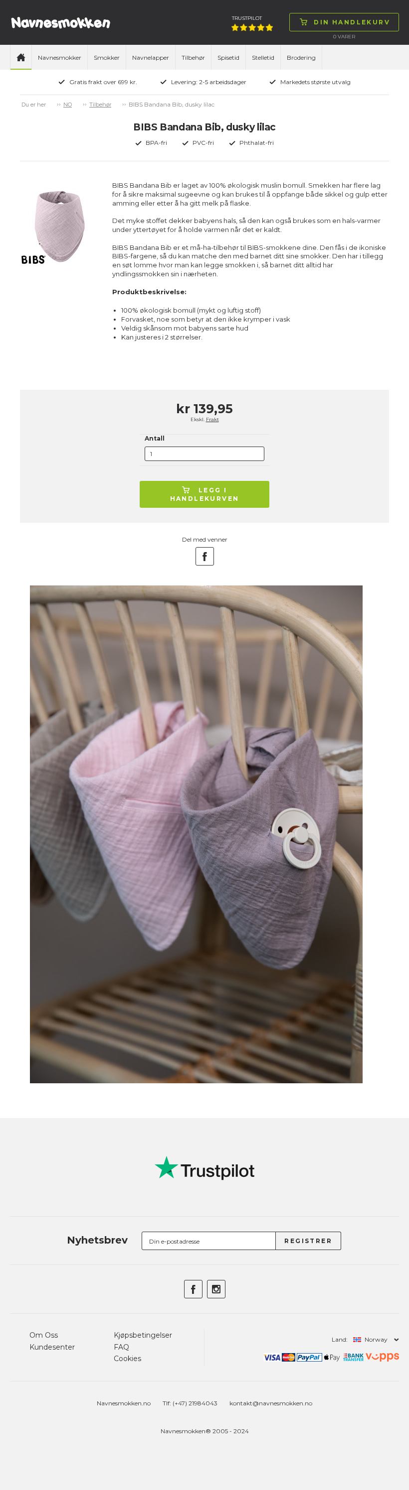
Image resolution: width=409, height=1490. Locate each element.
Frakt (212, 419)
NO (67, 104)
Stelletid (263, 57)
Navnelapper (150, 57)
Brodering (301, 57)
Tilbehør (193, 57)
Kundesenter (52, 1347)
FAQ (121, 1347)
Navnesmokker (59, 57)
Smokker (107, 57)
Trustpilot (247, 18)
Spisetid (228, 57)
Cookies (127, 1358)
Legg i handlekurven (204, 494)
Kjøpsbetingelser (143, 1335)
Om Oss (43, 1335)
